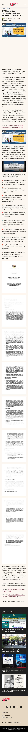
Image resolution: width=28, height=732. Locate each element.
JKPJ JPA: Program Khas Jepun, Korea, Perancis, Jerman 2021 (13, 630)
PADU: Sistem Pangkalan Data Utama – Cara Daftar (13, 670)
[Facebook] (6, 604)
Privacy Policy (7, 717)
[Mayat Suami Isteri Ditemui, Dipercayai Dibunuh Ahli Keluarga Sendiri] (14, 641)
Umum (9, 20)
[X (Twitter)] (11, 604)
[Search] (25, 4)
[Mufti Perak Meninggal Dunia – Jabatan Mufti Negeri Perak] (14, 681)
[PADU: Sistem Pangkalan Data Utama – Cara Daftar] (14, 661)
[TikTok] (18, 707)
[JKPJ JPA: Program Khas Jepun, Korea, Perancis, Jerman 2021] (14, 621)
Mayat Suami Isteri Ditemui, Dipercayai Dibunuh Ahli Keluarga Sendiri (13, 650)
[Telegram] (16, 604)
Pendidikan (4, 20)
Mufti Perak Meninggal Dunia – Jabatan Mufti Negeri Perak (13, 690)
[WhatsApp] (21, 604)
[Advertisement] (14, 53)
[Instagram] (10, 707)
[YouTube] (21, 707)
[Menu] (3, 4)
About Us (5, 712)
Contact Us (6, 715)
